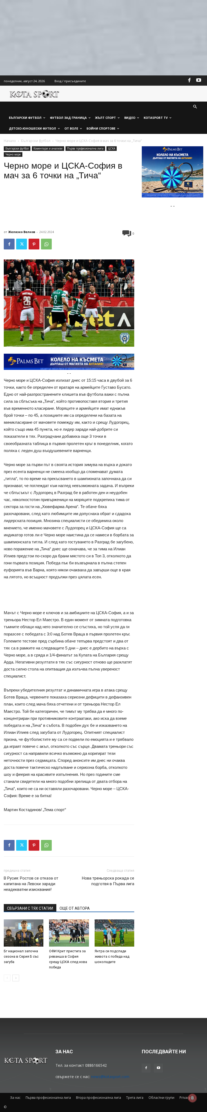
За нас (15, 1097)
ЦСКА (111, 148)
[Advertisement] (103, 37)
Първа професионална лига (85, 148)
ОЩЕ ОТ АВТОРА (75, 908)
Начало (10, 140)
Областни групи (161, 1097)
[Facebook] (189, 80)
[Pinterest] (34, 244)
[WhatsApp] (46, 244)
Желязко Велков (21, 232)
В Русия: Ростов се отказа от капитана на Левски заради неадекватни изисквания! (31, 884)
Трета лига (134, 1097)
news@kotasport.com (110, 1076)
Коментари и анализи (48, 148)
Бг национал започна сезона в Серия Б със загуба (21, 956)
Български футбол (35, 140)
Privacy (185, 1097)
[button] (195, 107)
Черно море (13, 154)
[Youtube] (198, 80)
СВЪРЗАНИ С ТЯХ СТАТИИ (30, 908)
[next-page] (15, 978)
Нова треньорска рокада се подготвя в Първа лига (108, 881)
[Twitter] (21, 244)
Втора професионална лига (98, 1097)
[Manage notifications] (192, 1098)
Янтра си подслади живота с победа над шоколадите (112, 956)
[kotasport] (34, 93)
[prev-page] (7, 978)
